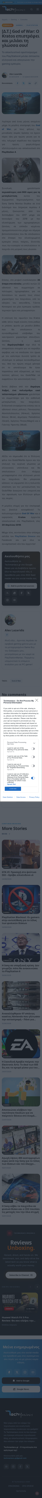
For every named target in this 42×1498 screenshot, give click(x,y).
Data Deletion (8, 797)
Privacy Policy (34, 797)
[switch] (33, 749)
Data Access (21, 797)
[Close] (37, 701)
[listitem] (21, 743)
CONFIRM (12, 788)
